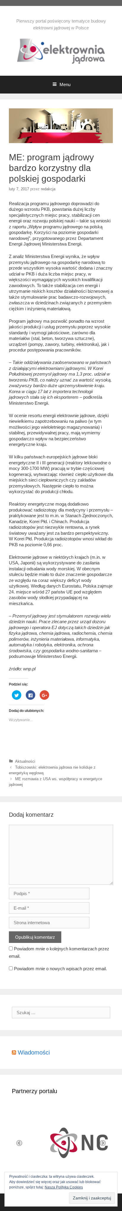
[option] (73, 1143)
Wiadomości (34, 1052)
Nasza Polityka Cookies (64, 1187)
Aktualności (25, 761)
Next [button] (103, 1143)
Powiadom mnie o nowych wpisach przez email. (60, 968)
